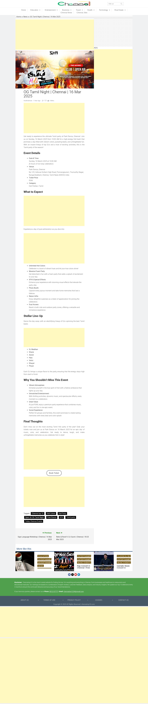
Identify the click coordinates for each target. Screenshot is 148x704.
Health (89, 10)
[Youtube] (75, 574)
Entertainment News (48, 563)
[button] (35, 10)
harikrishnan (28, 100)
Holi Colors (51, 513)
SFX (61, 517)
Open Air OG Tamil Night (34, 517)
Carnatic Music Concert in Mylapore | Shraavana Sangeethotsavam (124, 568)
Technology (103, 10)
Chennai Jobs (82, 13)
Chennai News (66, 13)
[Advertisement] (54, 34)
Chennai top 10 (37, 513)
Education (34, 10)
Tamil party (70, 517)
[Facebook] (69, 574)
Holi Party (62, 513)
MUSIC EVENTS (84, 563)
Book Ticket (54, 473)
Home (23, 10)
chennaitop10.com (88, 604)
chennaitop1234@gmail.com (74, 591)
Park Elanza (51, 517)
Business (65, 10)
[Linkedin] (78, 574)
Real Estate (119, 10)
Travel (78, 10)
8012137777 (53, 591)
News (40, 566)
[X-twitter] (72, 574)
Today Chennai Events (33, 521)
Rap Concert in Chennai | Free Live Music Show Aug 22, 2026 (83, 568)
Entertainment (50, 10)
